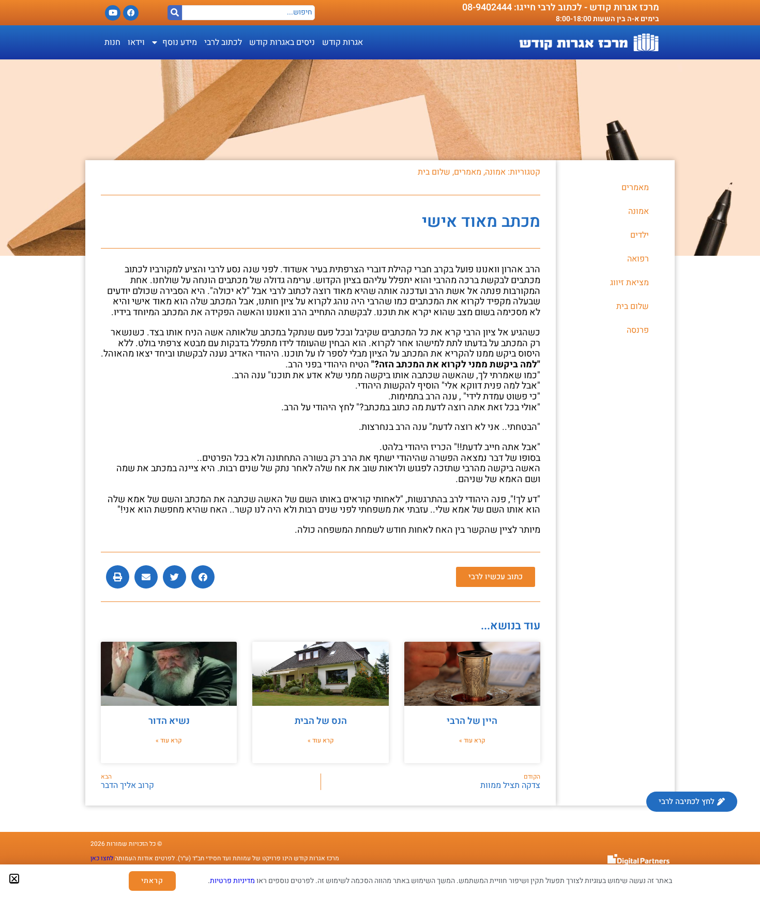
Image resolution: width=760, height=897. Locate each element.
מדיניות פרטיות (232, 880)
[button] (14, 879)
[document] (380, 448)
